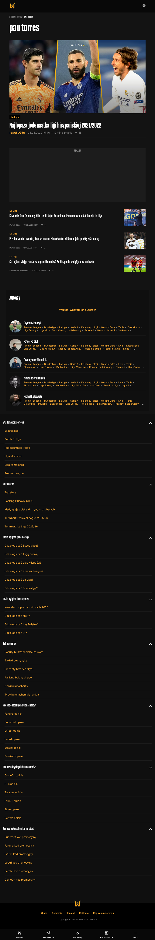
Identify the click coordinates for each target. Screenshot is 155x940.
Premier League (32, 327)
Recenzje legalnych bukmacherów (19, 705)
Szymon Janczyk (32, 323)
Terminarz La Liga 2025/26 (21, 526)
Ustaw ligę (29, 403)
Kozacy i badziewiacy (69, 330)
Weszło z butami (106, 330)
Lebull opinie (12, 739)
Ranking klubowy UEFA (19, 500)
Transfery (10, 492)
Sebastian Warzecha (19, 270)
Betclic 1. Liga (112, 348)
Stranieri (89, 330)
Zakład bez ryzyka (16, 660)
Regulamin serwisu (103, 913)
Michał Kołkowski (33, 396)
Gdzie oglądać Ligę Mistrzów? (23, 562)
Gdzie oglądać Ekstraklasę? (21, 545)
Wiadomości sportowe (13, 422)
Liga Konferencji (14, 464)
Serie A (74, 327)
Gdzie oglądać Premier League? (24, 571)
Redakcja (57, 913)
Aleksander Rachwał (35, 378)
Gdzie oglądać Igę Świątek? (21, 624)
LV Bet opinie (12, 730)
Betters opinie (13, 817)
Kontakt (71, 913)
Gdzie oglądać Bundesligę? (21, 588)
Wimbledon (61, 367)
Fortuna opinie (13, 713)
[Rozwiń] (149, 422)
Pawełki (42, 403)
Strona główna (15, 17)
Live (120, 345)
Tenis (121, 327)
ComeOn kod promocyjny (20, 879)
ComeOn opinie (14, 775)
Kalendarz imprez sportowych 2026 (26, 607)
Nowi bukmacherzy (16, 686)
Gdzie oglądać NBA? (17, 615)
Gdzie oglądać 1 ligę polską (21, 554)
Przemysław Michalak (35, 359)
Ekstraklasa (133, 327)
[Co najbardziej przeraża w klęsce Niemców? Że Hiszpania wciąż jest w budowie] (77, 263)
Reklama (84, 913)
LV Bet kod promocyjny (19, 854)
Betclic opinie (13, 747)
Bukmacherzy (9, 643)
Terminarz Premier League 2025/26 (26, 517)
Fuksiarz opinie (14, 756)
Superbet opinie (14, 722)
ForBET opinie (13, 800)
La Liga (15, 117)
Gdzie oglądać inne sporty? (16, 599)
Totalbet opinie (13, 792)
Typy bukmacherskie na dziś (22, 694)
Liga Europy (30, 330)
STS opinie (11, 783)
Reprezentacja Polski (17, 447)
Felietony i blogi (89, 327)
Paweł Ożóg (17, 132)
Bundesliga (50, 327)
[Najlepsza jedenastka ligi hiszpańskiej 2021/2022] (77, 86)
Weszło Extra (108, 327)
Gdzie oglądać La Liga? (19, 579)
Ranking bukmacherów (18, 677)
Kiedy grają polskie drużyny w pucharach (30, 509)
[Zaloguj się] (144, 5)
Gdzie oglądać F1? (16, 632)
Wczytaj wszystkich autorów (77, 309)
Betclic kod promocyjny (19, 871)
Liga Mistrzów (47, 330)
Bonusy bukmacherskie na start (24, 651)
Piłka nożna (8, 484)
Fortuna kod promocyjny (19, 845)
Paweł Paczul (31, 341)
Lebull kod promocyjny (18, 862)
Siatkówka (123, 330)
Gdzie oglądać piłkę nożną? (16, 537)
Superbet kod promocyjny (20, 837)
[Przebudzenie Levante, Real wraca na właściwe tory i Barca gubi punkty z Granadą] (77, 240)
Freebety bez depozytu (19, 669)
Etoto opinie (12, 809)
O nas (44, 913)
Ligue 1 (127, 348)
